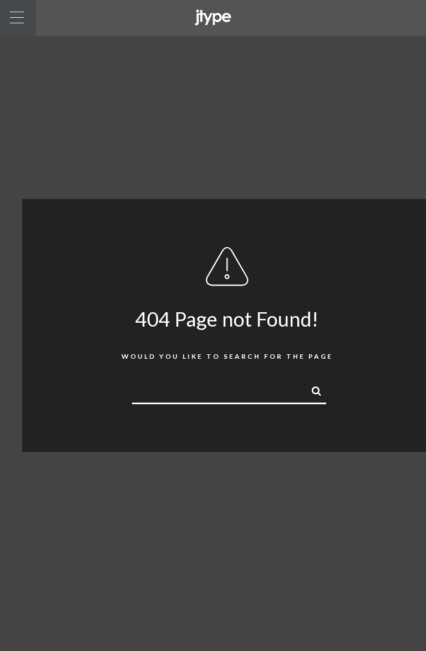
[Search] (312, 389)
